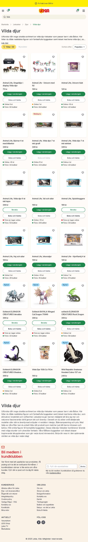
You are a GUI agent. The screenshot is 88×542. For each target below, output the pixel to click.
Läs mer (4, 43)
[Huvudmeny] (83, 10)
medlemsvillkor (55, 473)
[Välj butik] (3, 11)
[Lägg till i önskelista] (24, 56)
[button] (77, 11)
